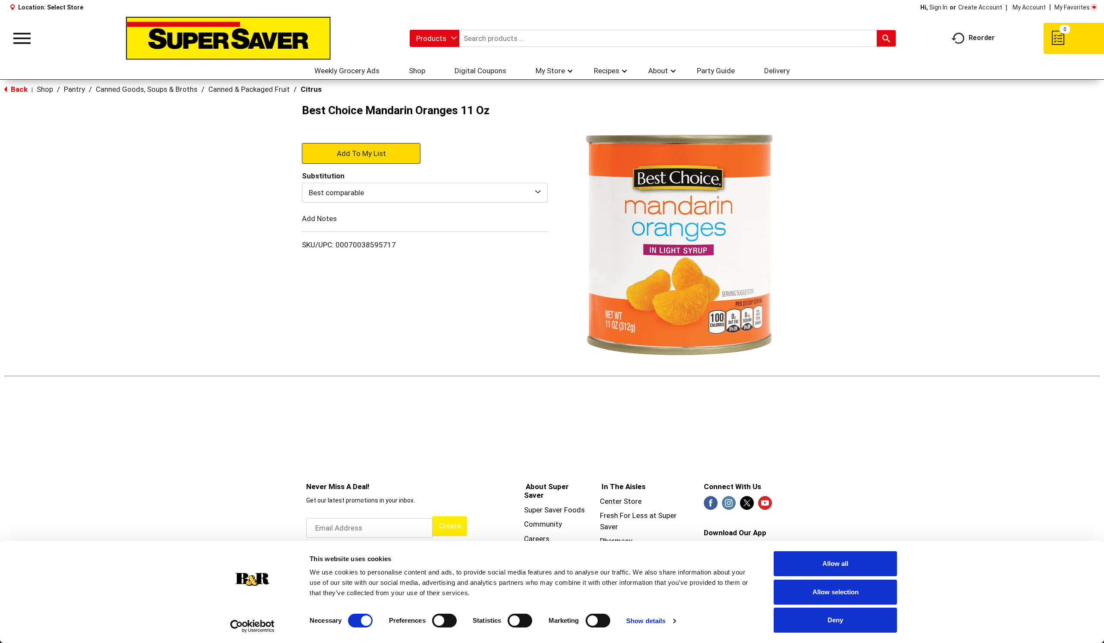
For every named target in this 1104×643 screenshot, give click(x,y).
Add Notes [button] (319, 218)
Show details (645, 620)
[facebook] (711, 505)
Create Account (980, 7)
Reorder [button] (982, 38)
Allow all (835, 563)
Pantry (74, 89)
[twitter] (747, 505)
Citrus (311, 89)
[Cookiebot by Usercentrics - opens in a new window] (252, 626)
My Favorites (1072, 7)
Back (18, 89)
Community (543, 524)
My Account (1029, 7)
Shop (45, 89)
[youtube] (765, 505)
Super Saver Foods (554, 510)
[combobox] (434, 38)
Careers (536, 538)
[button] (361, 153)
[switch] (444, 620)
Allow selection (835, 592)
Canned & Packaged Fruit (249, 89)
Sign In (938, 7)
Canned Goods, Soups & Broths (147, 89)
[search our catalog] (886, 38)
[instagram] (729, 505)
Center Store (621, 501)
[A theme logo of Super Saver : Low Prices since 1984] (228, 38)
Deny (835, 620)
